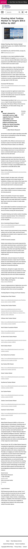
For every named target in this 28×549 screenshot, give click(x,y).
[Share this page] (26, 12)
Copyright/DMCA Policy (7, 546)
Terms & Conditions (20, 543)
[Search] (19, 12)
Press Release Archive (16, 541)
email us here (4, 478)
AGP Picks (3, 2)
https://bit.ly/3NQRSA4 (7, 281)
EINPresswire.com (8, 52)
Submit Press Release (8, 543)
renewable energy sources (18, 217)
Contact (25, 546)
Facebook (3, 482)
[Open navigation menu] (2, 12)
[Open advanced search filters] (22, 12)
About (7, 541)
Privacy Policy (17, 546)
